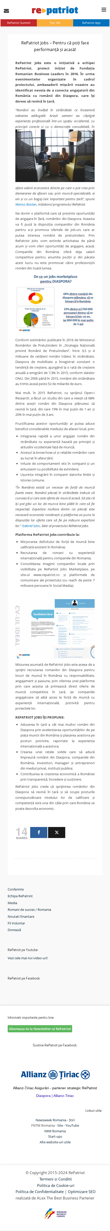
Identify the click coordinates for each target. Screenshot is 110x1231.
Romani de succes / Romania (29, 909)
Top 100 (55, 23)
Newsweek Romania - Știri (55, 1120)
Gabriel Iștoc (31, 525)
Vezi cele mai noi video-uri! (28, 958)
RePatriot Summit (18, 23)
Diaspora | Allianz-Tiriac (55, 1096)
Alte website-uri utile (55, 1142)
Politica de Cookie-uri (55, 1185)
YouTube (72, 1125)
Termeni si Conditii (55, 1179)
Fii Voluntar (16, 923)
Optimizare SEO (82, 1191)
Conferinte (16, 889)
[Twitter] (56, 832)
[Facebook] (38, 832)
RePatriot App (91, 23)
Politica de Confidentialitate (40, 1191)
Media (12, 903)
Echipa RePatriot (20, 896)
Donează (14, 929)
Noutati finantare (21, 916)
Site (60, 1125)
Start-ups (55, 1136)
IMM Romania (55, 1131)
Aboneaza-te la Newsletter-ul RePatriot (40, 1028)
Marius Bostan (26, 204)
